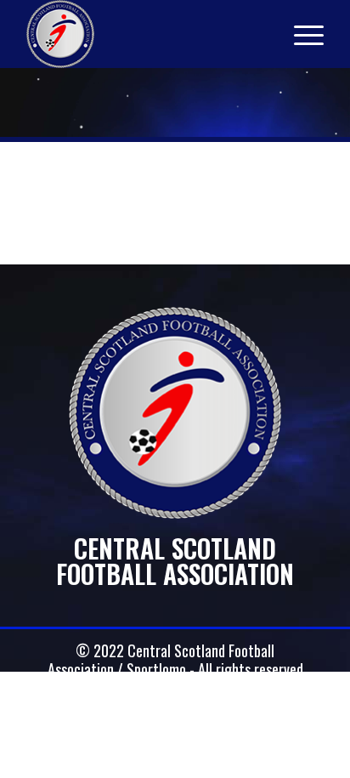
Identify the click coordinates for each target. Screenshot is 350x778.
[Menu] (300, 34)
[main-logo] (145, 34)
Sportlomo (156, 669)
